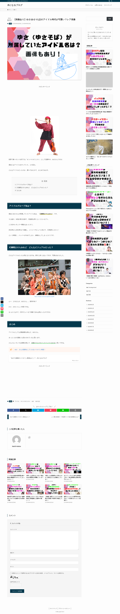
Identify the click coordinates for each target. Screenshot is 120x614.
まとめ (19, 190)
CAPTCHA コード (15, 582)
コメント (13, 529)
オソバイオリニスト (25, 401)
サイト (12, 566)
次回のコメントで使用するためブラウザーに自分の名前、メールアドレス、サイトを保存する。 (38, 573)
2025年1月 (91, 308)
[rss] (109, 1)
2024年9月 (91, 319)
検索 (109, 19)
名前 (12, 552)
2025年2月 (91, 304)
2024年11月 (91, 312)
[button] (13, 410)
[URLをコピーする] (75, 410)
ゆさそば (37, 401)
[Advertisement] (44, 100)
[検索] (111, 1)
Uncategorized (92, 287)
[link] (29, 437)
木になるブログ (15, 5)
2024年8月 (91, 323)
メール (12, 559)
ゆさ (33, 401)
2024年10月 (91, 315)
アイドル (17, 401)
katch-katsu (16, 446)
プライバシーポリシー (64, 608)
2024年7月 (91, 326)
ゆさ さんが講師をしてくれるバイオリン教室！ (30, 349)
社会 (89, 291)
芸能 (10, 23)
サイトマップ (53, 608)
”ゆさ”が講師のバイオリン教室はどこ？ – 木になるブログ (29, 358)
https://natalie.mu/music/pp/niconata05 (44, 296)
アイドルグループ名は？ (25, 184)
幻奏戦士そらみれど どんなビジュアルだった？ (32, 187)
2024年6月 (91, 330)
